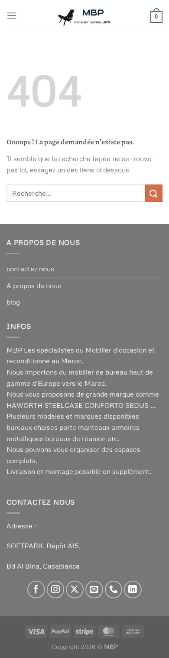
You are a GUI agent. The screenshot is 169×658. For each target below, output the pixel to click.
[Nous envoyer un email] (94, 589)
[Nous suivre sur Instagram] (56, 589)
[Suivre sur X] (75, 589)
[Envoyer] (153, 192)
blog (13, 302)
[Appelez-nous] (114, 589)
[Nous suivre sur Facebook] (36, 589)
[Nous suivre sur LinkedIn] (133, 589)
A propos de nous (33, 285)
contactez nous (30, 268)
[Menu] (11, 15)
